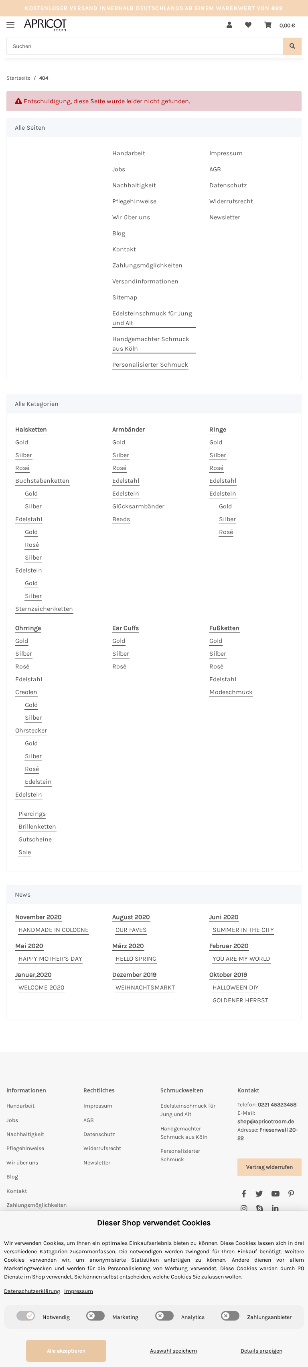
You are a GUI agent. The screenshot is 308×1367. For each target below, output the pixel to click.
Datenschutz (228, 185)
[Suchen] (292, 46)
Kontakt (124, 249)
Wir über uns (131, 217)
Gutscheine (35, 839)
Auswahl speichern (173, 1350)
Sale (24, 852)
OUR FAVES (131, 929)
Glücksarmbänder (138, 506)
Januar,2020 (33, 974)
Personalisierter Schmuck (150, 364)
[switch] (25, 1316)
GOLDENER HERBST (240, 1000)
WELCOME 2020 (41, 987)
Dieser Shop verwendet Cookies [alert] (154, 1222)
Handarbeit (128, 153)
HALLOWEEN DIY (236, 987)
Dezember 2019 (134, 974)
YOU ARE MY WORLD (241, 958)
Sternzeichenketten (44, 608)
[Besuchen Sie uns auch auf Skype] (259, 1209)
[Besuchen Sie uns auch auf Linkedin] (275, 1209)
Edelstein (28, 570)
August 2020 (131, 917)
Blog (118, 233)
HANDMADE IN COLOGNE (53, 929)
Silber (23, 455)
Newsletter (224, 217)
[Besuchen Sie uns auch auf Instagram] (243, 1209)
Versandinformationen (145, 281)
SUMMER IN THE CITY (243, 929)
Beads (121, 519)
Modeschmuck (231, 692)
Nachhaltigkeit (134, 185)
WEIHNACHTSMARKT (145, 987)
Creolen (26, 692)
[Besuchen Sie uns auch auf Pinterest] (291, 1194)
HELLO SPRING (136, 958)
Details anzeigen (261, 1350)
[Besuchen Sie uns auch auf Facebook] (243, 1194)
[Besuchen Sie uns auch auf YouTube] (275, 1194)
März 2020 (128, 945)
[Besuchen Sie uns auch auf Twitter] (259, 1194)
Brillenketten (37, 826)
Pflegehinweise (134, 201)
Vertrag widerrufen (269, 1167)
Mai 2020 (29, 945)
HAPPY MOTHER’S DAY (50, 958)
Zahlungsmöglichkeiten (147, 265)
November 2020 (38, 917)
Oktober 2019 (228, 974)
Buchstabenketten (42, 480)
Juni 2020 (224, 917)
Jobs (118, 169)
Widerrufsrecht (231, 201)
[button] (229, 25)
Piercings (32, 813)
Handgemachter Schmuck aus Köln (150, 343)
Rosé (22, 468)
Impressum (226, 153)
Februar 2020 (229, 945)
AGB (215, 169)
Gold (21, 442)
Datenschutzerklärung (32, 1291)
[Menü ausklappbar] (10, 21)
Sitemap (124, 297)
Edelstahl (28, 519)
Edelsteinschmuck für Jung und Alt (152, 318)
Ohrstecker (31, 730)
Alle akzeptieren (66, 1351)
